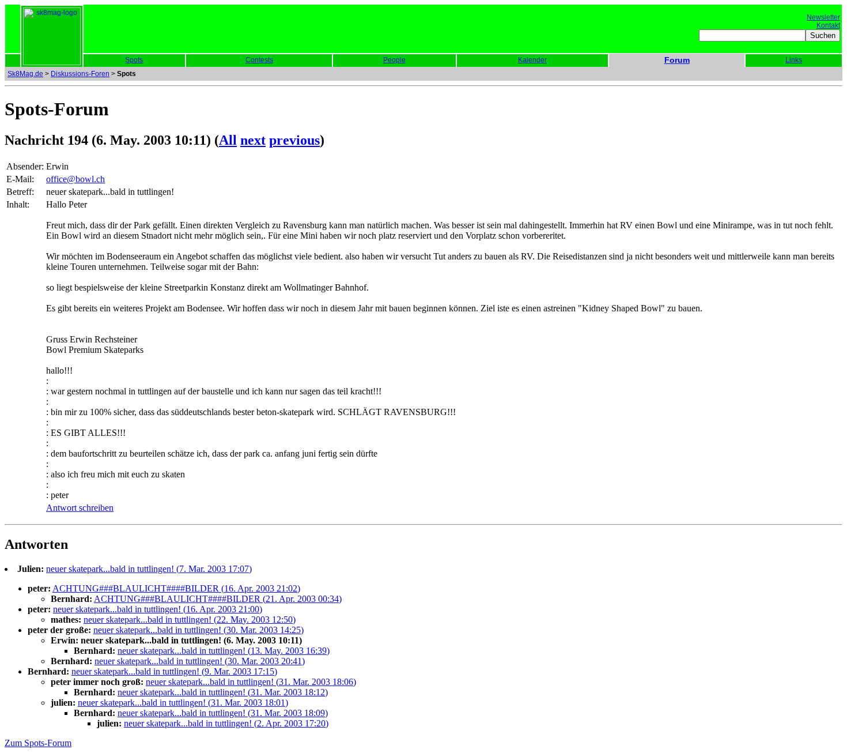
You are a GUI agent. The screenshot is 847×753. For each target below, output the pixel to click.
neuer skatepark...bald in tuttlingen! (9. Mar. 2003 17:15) (174, 671)
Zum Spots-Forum (38, 743)
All (228, 140)
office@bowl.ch (75, 179)
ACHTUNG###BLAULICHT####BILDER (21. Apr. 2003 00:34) (218, 599)
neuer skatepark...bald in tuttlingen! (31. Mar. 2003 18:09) (223, 713)
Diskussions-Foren (80, 74)
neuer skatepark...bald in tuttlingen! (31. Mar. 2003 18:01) (183, 702)
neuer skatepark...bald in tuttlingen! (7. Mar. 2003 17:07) (149, 569)
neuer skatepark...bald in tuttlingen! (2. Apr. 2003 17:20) (226, 723)
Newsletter (823, 17)
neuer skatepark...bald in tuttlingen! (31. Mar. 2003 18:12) (223, 692)
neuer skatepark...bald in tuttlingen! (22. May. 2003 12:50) (190, 619)
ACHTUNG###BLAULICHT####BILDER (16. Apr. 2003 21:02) (176, 588)
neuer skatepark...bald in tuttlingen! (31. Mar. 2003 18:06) (251, 682)
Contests (259, 60)
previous (294, 140)
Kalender (532, 60)
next (253, 140)
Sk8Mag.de (25, 74)
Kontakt (828, 25)
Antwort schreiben (80, 508)
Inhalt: (17, 204)
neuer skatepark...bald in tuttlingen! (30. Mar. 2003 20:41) (199, 661)
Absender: (25, 166)
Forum (677, 60)
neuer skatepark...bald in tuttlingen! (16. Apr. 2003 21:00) (157, 609)
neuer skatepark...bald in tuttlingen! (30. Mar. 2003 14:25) (198, 630)
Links (793, 60)
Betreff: (20, 192)
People (394, 60)
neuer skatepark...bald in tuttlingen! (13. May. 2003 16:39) (224, 651)
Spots (134, 60)
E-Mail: (20, 179)
